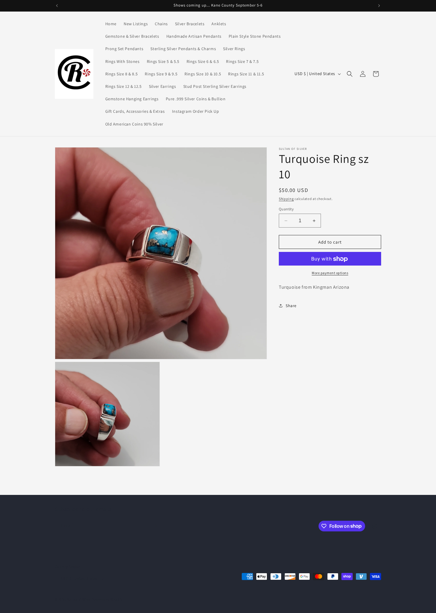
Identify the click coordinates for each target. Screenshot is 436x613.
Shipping (286, 198)
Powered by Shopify (107, 599)
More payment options (330, 273)
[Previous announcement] (56, 5)
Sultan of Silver (79, 599)
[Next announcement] (379, 5)
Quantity (286, 209)
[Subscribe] (154, 526)
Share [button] (291, 305)
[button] (349, 73)
